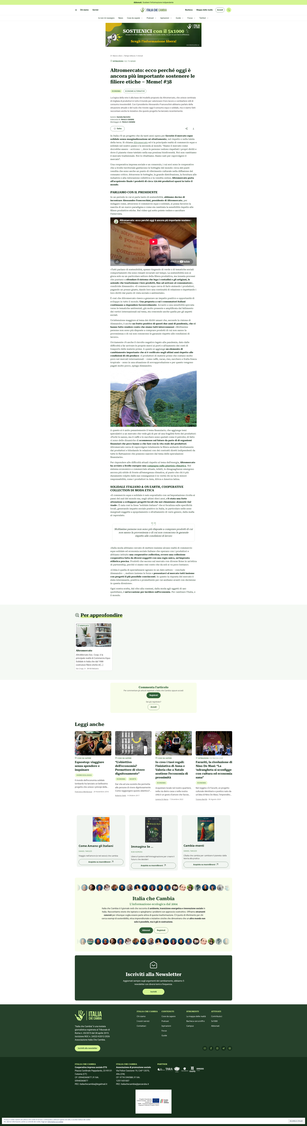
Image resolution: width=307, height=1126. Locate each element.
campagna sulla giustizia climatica (166, 465)
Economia (116, 91)
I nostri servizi (143, 1021)
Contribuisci (216, 1016)
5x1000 (214, 1021)
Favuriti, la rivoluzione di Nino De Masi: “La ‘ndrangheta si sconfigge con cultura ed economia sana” (214, 769)
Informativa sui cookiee (55, 1122)
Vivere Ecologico (84, 775)
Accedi (220, 10)
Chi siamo (141, 1016)
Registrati (153, 695)
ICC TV (127, 61)
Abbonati (146, 930)
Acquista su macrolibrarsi (99, 862)
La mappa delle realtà (196, 1016)
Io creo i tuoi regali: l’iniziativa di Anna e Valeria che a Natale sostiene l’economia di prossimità (171, 769)
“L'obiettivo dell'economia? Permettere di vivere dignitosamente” (130, 767)
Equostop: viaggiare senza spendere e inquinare (89, 765)
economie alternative (135, 91)
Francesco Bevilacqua (83, 791)
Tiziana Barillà (201, 799)
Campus (190, 1026)
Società (132, 779)
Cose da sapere (168, 1016)
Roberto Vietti (120, 795)
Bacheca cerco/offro (195, 1021)
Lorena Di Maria (161, 799)
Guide (164, 1035)
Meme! (133, 61)
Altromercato (141, 142)
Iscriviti (153, 992)
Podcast (165, 1021)
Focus (164, 1030)
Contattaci (141, 1026)
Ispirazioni (118, 61)
